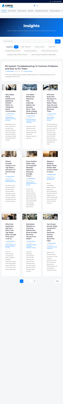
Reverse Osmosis (22, 10)
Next (58, 281)
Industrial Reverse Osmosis (41, 10)
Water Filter (30, 10)
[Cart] (34, 6)
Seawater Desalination (55, 10)
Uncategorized (28, 71)
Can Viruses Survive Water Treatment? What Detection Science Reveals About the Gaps (52, 232)
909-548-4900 (57, 1)
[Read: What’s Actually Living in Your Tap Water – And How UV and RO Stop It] (9, 154)
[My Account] (50, 1)
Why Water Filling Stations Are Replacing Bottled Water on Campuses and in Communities (10, 103)
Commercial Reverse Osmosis (49, 50)
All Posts (4, 10)
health (49, 117)
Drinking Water (9, 117)
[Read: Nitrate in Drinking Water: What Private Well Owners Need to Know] (50, 154)
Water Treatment (12, 10)
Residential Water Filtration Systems (17, 54)
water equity (50, 179)
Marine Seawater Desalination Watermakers (43, 54)
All (16, 46)
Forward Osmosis (31, 247)
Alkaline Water (30, 182)
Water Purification (10, 181)
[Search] (37, 6)
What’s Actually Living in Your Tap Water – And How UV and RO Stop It (10, 168)
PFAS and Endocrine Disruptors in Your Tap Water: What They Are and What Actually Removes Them (52, 103)
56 (34, 281)
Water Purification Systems (50, 119)
